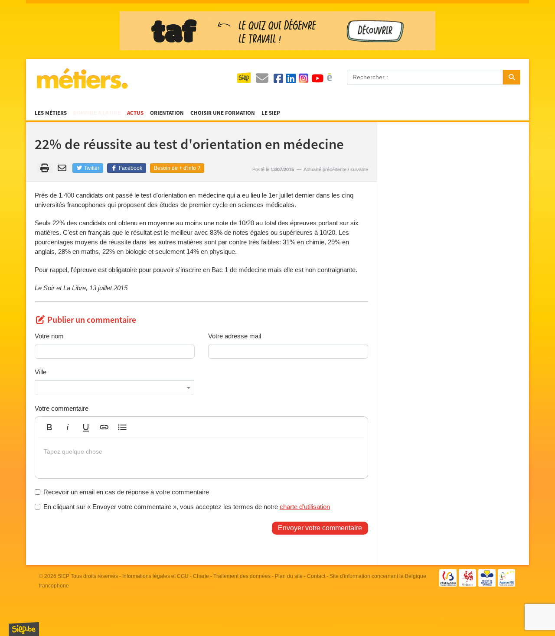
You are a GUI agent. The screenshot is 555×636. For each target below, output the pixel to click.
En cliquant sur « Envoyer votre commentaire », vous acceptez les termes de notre (186, 506)
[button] (49, 427)
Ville (40, 372)
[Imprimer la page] (45, 168)
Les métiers (51, 113)
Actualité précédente (325, 169)
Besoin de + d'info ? (177, 168)
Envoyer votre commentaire (320, 528)
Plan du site (289, 576)
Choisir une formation (222, 113)
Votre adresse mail (234, 336)
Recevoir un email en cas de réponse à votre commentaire (126, 492)
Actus (135, 113)
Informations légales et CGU (155, 576)
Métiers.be (82, 78)
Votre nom (49, 336)
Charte (201, 576)
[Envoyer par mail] (63, 168)
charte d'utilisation (305, 506)
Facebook (130, 168)
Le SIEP (270, 113)
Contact (316, 576)
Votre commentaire (61, 408)
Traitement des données (242, 576)
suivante (359, 169)
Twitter (91, 168)
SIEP (63, 576)
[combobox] (114, 387)
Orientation (167, 113)
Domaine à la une (97, 113)
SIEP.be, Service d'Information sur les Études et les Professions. (24, 629)
